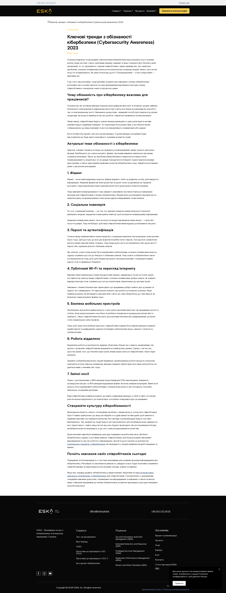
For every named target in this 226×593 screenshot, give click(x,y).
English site (184, 3)
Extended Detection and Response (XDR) (131, 545)
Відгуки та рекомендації (166, 535)
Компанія (150, 11)
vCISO (79, 546)
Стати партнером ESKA (166, 564)
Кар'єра (158, 550)
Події (157, 545)
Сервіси (116, 11)
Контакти (159, 560)
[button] (174, 11)
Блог (157, 555)
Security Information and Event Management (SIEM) (129, 538)
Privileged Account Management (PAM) (130, 552)
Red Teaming (81, 542)
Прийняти (179, 583)
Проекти (159, 540)
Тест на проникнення (85, 537)
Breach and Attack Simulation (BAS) (131, 565)
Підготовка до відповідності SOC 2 (92, 558)
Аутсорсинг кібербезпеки (88, 563)
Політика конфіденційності (177, 589)
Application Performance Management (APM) (133, 559)
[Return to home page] (44, 11)
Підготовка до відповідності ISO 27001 (90, 552)
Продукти (140, 11)
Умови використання (151, 589)
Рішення (127, 11)
